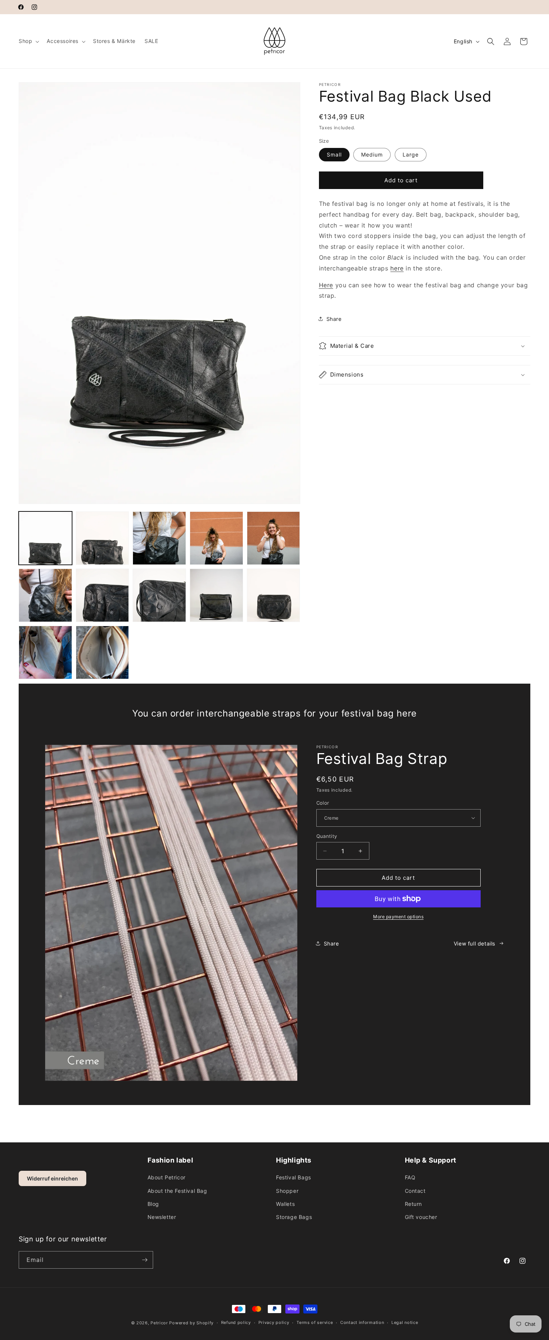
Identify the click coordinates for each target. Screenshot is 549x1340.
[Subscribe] (144, 1260)
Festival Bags (293, 1177)
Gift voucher (421, 1217)
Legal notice (404, 1322)
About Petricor (167, 1177)
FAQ (410, 1177)
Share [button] (334, 319)
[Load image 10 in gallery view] (159, 595)
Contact (415, 1191)
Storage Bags (294, 1217)
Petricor (159, 1322)
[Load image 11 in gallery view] (216, 595)
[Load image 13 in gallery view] (45, 652)
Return (413, 1204)
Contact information (362, 1322)
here (396, 268)
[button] (28, 41)
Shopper (287, 1191)
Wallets (285, 1204)
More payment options (398, 916)
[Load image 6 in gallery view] (45, 595)
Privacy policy (273, 1322)
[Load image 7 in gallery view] (102, 595)
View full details (474, 943)
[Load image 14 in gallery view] (102, 652)
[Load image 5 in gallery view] (273, 538)
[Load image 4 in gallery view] (216, 538)
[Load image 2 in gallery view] (102, 538)
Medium (372, 154)
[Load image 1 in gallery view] (45, 538)
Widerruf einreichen (52, 1178)
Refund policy (236, 1322)
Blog (153, 1204)
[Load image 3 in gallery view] (159, 538)
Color (322, 803)
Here (326, 285)
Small (334, 154)
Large (411, 154)
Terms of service (315, 1322)
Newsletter (162, 1217)
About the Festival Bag (177, 1191)
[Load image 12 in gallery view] (273, 595)
